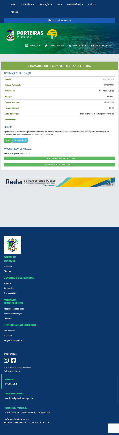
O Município (26, 4)
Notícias (92, 4)
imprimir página (20, 140)
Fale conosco (9, 330)
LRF (59, 4)
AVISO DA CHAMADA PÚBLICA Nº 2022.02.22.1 (59, 165)
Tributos (7, 271)
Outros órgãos (10, 293)
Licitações (8, 318)
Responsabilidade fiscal (14, 308)
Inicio (13, 4)
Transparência (74, 4)
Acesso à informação (61, 20)
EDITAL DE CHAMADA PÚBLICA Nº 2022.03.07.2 (59, 158)
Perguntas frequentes (13, 340)
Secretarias (9, 288)
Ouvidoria (8, 266)
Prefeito (7, 283)
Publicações (44, 4)
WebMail (15, 12)
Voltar (7, 140)
